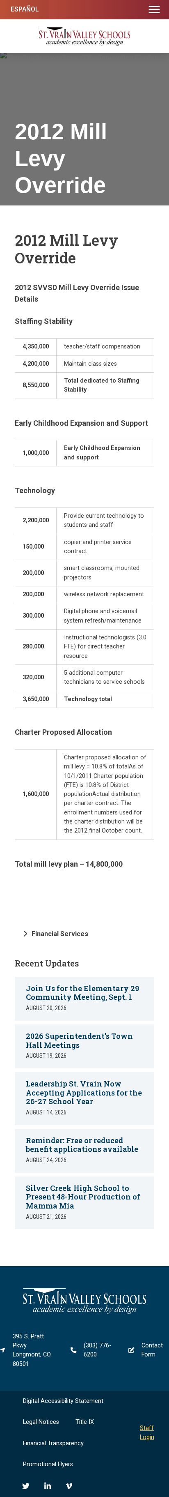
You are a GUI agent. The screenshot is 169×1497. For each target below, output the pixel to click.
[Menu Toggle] (154, 10)
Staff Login (147, 1433)
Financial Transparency (53, 1443)
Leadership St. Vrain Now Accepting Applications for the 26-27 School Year (84, 1092)
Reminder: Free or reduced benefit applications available (82, 1144)
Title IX (84, 1422)
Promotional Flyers (48, 1464)
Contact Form (152, 1350)
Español (25, 9)
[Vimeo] (69, 1486)
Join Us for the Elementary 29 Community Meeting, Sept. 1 (82, 992)
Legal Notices (41, 1422)
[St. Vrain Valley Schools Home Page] (84, 1312)
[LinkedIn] (47, 1486)
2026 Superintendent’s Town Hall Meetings (79, 1040)
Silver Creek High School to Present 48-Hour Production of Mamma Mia (83, 1197)
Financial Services (60, 934)
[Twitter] (26, 1486)
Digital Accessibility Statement (63, 1401)
